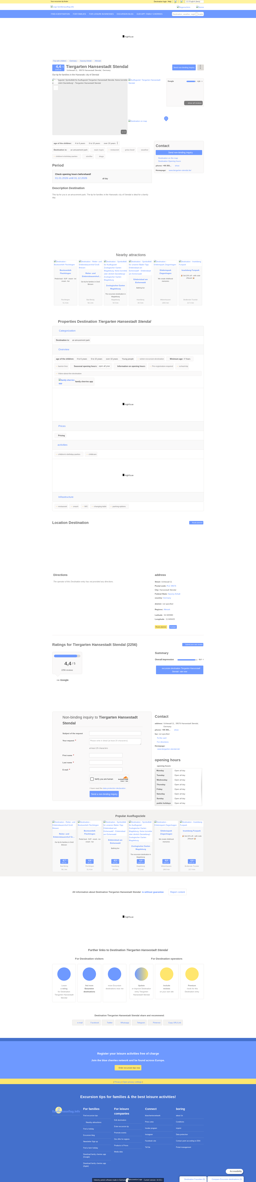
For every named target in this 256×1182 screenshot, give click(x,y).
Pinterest (156, 1023)
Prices (62, 426)
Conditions (180, 1122)
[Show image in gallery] (147, 92)
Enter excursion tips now (129, 1068)
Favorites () (194, 1179)
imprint (178, 1128)
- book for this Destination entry (192, 988)
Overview (63, 349)
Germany (167, 598)
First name (68, 755)
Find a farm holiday (90, 1148)
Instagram (149, 1134)
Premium (198, 257)
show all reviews (194, 103)
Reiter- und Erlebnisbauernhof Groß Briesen (90, 275)
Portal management (183, 1147)
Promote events (120, 1133)
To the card (161, 738)
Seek (202, 14)
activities (62, 444)
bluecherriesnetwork (152, 1116)
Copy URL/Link (174, 1023)
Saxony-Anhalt (174, 594)
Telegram (141, 1023)
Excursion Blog (125, 14)
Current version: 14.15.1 (153, 1180)
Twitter (110, 1023)
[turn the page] (121, 106)
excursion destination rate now (180, 670)
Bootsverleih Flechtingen (65, 271)
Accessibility (235, 1171)
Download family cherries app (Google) (94, 1155)
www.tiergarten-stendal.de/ (180, 170)
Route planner (197, 523)
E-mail (66, 770)
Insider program (151, 1128)
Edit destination (120, 1120)
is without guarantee (153, 892)
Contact (173, 627)
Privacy (117, 1082)
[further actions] (200, 67)
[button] (90, 106)
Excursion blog (89, 1135)
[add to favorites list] (55, 82)
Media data (118, 1152)
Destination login (160, 2)
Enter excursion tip (121, 1126)
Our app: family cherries (149, 14)
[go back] (59, 106)
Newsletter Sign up (90, 1141)
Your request (69, 741)
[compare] (55, 87)
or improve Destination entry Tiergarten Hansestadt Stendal (141, 990)
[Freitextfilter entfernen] (196, 14)
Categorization (67, 330)
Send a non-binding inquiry (104, 794)
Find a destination (60, 14)
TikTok (147, 1147)
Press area (149, 1122)
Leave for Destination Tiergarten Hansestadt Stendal (64, 991)
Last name (68, 762)
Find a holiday (88, 1129)
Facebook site (150, 1141)
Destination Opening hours (169, 161)
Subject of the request (73, 733)
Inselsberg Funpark (190, 270)
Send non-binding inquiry (184, 67)
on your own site (167, 988)
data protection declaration (114, 788)
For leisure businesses (101, 14)
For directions (163, 742)
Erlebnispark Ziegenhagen (165, 271)
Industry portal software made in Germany (109, 1180)
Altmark (167, 609)
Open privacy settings (132, 1082)
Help (169, 2)
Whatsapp (125, 1023)
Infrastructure (65, 497)
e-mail (80, 1023)
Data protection (182, 1134)
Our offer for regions (122, 1139)
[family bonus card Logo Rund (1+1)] (200, 7)
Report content (177, 892)
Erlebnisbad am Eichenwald (140, 280)
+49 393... (167, 166)
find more (89, 988)
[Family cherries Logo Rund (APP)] (183, 7)
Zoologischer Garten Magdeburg (115, 287)
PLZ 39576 (171, 586)
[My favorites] (168, 14)
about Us (179, 1116)
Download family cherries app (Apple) (94, 1164)
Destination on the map (168, 158)
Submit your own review (194, 644)
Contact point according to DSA (188, 1141)
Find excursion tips (90, 1116)
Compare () (226, 1179)
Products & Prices (121, 1145)
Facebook (95, 1023)
